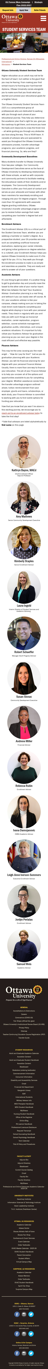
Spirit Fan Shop (24, 1286)
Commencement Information (24, 1073)
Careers (24, 1014)
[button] (24, 451)
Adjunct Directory (24, 1163)
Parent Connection (24, 1255)
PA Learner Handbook (24, 1124)
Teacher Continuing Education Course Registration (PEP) (24, 1034)
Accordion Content (24, 1057)
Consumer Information (24, 1077)
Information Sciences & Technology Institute (24, 1202)
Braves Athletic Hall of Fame (24, 1231)
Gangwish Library (24, 1090)
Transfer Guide (24, 1038)
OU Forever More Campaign (17, 2)
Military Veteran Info (24, 1100)
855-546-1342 (24, 1328)
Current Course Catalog (24, 1170)
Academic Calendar (24, 1225)
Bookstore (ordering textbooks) (24, 1070)
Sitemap (24, 1031)
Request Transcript (24, 1131)
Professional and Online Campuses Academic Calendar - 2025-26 (24, 1187)
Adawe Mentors (24, 1276)
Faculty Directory (24, 1180)
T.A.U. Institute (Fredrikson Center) (24, 1209)
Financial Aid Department (24, 1087)
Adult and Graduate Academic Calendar (24, 1053)
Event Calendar (24, 1242)
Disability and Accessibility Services (24, 1080)
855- (20, 1348)
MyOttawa (24, 1110)
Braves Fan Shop (24, 1235)
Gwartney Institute (24, 1199)
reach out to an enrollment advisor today (21, 413)
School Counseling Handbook (24, 1134)
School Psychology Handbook (24, 1137)
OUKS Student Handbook (24, 1252)
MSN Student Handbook (24, 1107)
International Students (24, 1097)
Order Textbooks (24, 1245)
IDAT (24, 1094)
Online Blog (24, 1121)
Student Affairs (24, 1258)
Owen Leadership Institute (24, 1206)
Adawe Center (24, 1228)
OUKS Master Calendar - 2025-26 (24, 1248)
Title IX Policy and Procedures (24, 1144)
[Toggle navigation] (43, 18)
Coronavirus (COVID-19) (24, 1018)
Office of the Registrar (24, 1117)
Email (24, 1084)
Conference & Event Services (24, 1238)
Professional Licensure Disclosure (24, 1127)
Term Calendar (24, 1141)
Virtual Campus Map (24, 1262)
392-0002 (25, 1348)
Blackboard (24, 1067)
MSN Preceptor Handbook (24, 1104)
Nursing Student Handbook (24, 1114)
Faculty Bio (24, 1176)
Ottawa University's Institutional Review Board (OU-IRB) (24, 1024)
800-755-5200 (24, 1309)
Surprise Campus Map (24, 1289)
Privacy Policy (24, 1028)
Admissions (6, 64)
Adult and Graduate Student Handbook (24, 1060)
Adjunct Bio (24, 1160)
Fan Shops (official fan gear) (24, 1021)
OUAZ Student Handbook (24, 1282)
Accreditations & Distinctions (24, 1011)
